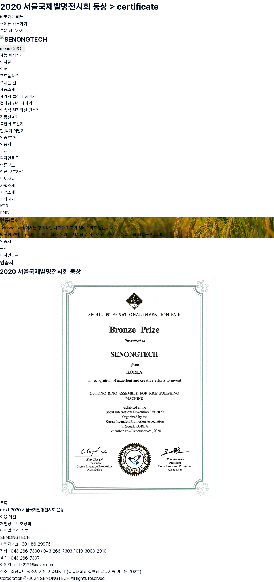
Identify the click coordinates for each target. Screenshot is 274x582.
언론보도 (7, 165)
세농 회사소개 (12, 55)
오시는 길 (8, 82)
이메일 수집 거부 (14, 530)
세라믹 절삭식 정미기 (18, 96)
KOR (4, 206)
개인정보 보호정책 (15, 523)
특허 (3, 151)
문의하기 (7, 199)
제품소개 (7, 89)
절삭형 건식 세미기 (16, 103)
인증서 (5, 144)
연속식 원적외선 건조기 (20, 110)
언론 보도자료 (12, 171)
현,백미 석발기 (12, 130)
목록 (3, 503)
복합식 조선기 (12, 123)
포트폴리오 (9, 75)
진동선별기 (9, 117)
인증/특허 (8, 137)
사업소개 (7, 185)
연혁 (3, 69)
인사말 (5, 62)
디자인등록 (9, 158)
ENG (4, 213)
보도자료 (7, 178)
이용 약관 (8, 516)
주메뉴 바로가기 (13, 24)
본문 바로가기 (12, 30)
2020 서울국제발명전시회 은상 (37, 509)
